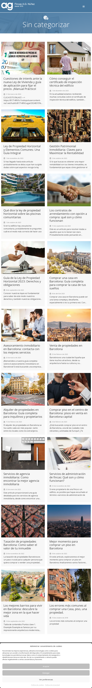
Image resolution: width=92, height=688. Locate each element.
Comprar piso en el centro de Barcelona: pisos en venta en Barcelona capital (68, 413)
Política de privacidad (52, 685)
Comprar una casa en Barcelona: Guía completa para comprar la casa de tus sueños (67, 283)
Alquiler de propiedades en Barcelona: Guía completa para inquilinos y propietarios (22, 413)
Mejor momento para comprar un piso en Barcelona (63, 544)
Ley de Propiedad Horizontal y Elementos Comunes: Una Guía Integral (22, 149)
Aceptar (46, 666)
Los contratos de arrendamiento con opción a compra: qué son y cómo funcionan (68, 215)
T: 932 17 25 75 (88, 7)
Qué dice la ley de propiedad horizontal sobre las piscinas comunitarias (22, 213)
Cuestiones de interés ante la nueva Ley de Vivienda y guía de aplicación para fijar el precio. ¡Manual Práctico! (22, 83)
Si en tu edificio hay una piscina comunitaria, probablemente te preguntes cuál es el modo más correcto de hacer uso (23, 228)
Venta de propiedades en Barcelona (65, 347)
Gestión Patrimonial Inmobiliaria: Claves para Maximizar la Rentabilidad (66, 149)
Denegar (46, 673)
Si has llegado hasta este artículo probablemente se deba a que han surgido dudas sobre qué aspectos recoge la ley (23, 164)
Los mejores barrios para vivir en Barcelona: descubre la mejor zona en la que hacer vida (22, 610)
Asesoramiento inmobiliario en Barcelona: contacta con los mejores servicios (21, 348)
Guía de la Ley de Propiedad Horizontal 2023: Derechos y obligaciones (22, 281)
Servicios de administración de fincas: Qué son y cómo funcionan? (67, 477)
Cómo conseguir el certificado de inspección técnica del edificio (65, 81)
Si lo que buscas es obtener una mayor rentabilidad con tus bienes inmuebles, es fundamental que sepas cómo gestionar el (68, 164)
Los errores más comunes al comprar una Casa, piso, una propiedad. (68, 608)
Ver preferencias (46, 679)
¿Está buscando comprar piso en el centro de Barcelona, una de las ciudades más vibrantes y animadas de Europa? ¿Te (68, 428)
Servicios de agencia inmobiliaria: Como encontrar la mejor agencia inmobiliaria (21, 479)
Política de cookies (37, 685)
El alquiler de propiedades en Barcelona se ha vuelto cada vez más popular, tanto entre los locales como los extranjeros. (23, 428)
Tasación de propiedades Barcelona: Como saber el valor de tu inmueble (20, 544)
